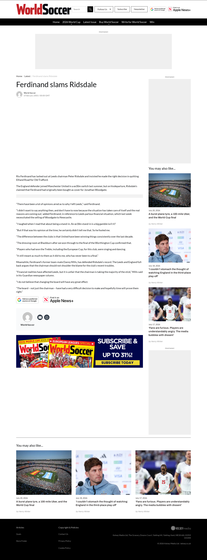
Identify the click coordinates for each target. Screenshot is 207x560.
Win (152, 22)
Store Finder (21, 541)
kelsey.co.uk (186, 543)
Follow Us (102, 9)
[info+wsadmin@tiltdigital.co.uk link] (40, 317)
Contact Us (63, 534)
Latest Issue (89, 22)
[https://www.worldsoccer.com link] (46, 317)
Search (90, 9)
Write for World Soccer (134, 22)
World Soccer (30, 93)
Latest (27, 76)
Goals (18, 534)
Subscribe (122, 9)
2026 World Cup (71, 22)
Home (56, 22)
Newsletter (139, 9)
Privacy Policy (64, 541)
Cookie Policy (64, 548)
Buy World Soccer (109, 22)
